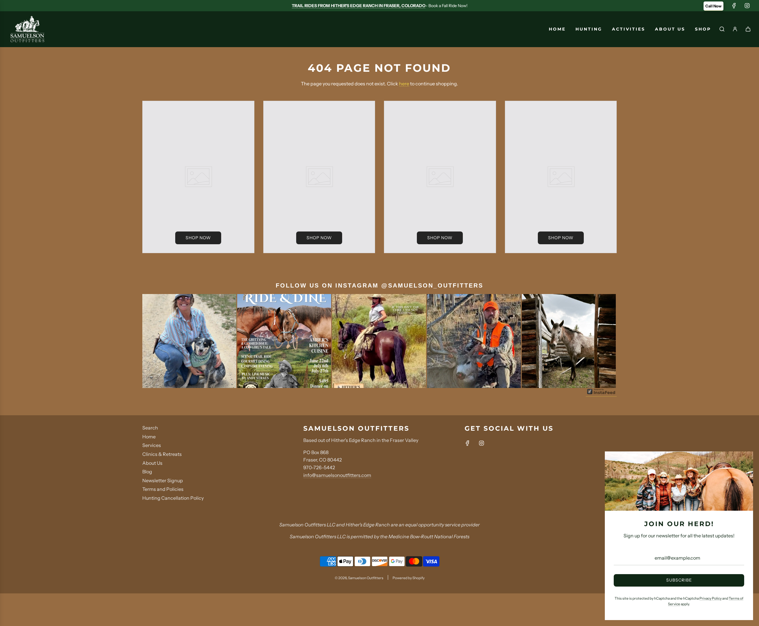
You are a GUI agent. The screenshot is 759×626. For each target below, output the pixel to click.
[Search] (721, 29)
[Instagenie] (601, 394)
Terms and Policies (163, 489)
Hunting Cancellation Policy (173, 498)
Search (150, 428)
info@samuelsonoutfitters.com (337, 475)
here (404, 84)
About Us (152, 463)
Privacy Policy (710, 598)
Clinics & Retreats (162, 454)
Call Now (713, 6)
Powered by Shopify (409, 578)
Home (149, 437)
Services (151, 445)
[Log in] (735, 29)
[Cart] (748, 29)
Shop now (198, 237)
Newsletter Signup (162, 480)
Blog (147, 472)
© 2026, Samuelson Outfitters (359, 578)
